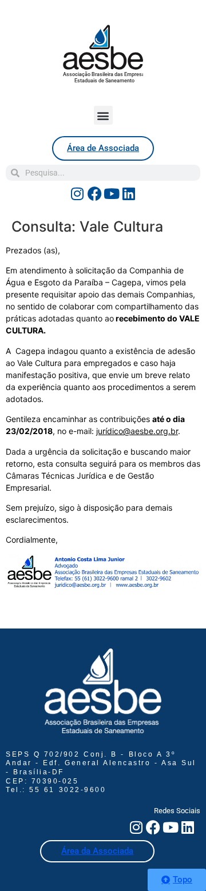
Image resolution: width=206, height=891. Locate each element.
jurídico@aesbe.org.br (137, 431)
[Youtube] (111, 193)
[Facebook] (94, 193)
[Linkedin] (128, 193)
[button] (103, 115)
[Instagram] (77, 193)
